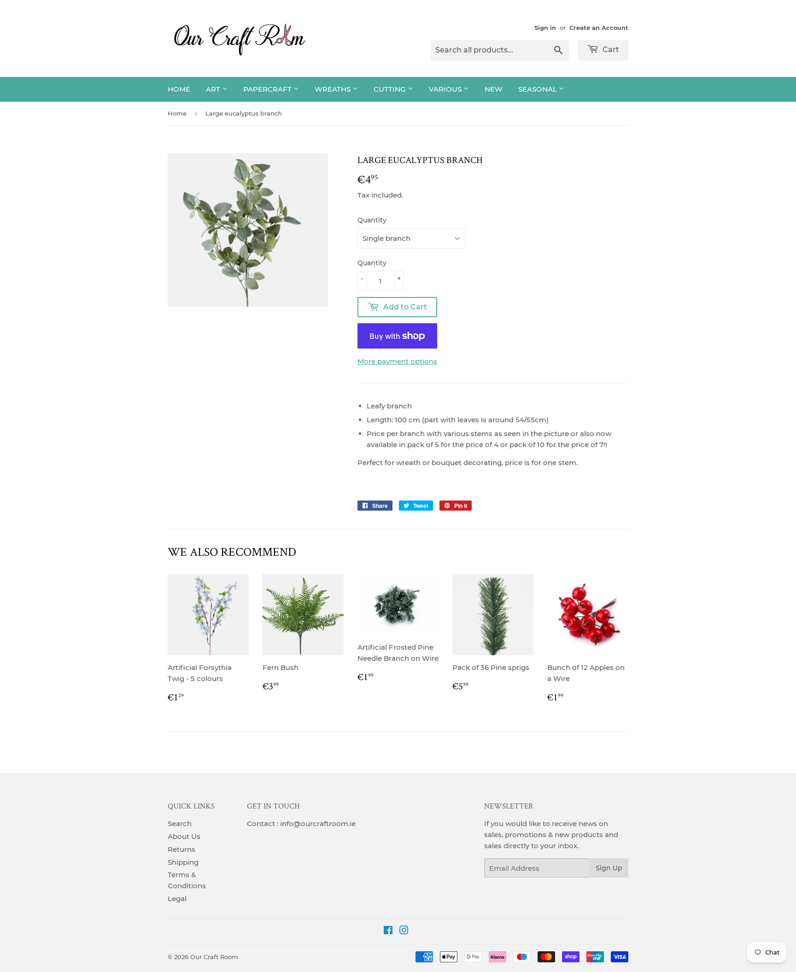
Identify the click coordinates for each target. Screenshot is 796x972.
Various (446, 89)
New (494, 89)
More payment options (397, 361)
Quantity (371, 220)
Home (179, 89)
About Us (184, 836)
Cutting (391, 89)
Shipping (183, 862)
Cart (610, 49)
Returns (181, 849)
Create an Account (598, 27)
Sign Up (609, 868)
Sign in (545, 27)
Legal (177, 898)
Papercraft (268, 89)
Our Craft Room (214, 956)
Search (180, 823)
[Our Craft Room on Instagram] (404, 931)
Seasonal (538, 89)
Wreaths (333, 89)
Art (214, 89)
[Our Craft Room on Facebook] (388, 931)
